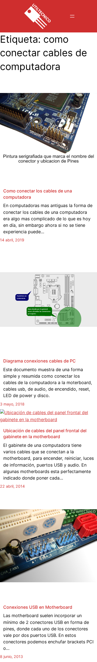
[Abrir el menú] (72, 16)
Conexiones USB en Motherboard (37, 607)
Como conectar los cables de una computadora (37, 194)
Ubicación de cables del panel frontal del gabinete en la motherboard (44, 434)
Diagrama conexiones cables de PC (39, 361)
